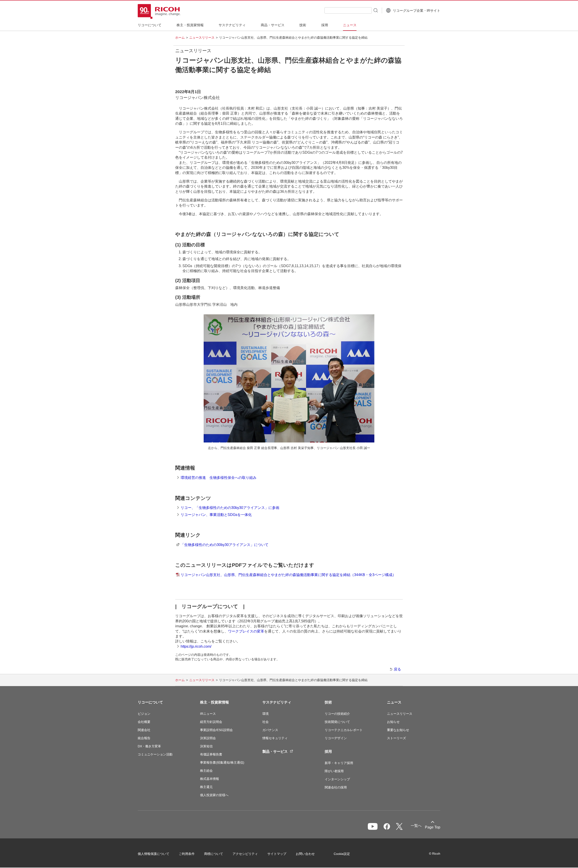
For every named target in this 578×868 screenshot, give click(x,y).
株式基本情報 (209, 779)
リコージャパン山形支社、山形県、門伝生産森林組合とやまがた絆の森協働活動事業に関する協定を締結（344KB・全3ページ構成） (288, 575)
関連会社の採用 (336, 787)
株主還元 (206, 787)
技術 (328, 702)
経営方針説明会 (211, 722)
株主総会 (206, 770)
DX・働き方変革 (149, 746)
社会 (265, 722)
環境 (265, 713)
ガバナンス (270, 730)
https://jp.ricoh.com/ (196, 646)
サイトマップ (276, 854)
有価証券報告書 (211, 754)
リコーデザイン (336, 738)
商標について (213, 854)
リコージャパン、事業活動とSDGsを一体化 (216, 515)
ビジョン (144, 713)
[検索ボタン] (375, 10)
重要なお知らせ (398, 730)
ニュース (394, 702)
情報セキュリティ (275, 738)
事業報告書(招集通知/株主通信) (222, 762)
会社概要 (144, 722)
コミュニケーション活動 (155, 754)
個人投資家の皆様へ (214, 795)
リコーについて (150, 702)
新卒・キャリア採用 (339, 763)
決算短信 (206, 746)
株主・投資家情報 (214, 702)
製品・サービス (275, 751)
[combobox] (348, 10)
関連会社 (144, 730)
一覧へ (416, 826)
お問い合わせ (305, 854)
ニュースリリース (201, 37)
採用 (328, 751)
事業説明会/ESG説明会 (216, 730)
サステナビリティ (276, 702)
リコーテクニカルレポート (344, 730)
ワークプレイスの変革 (246, 631)
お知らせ (393, 722)
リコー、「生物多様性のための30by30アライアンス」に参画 (230, 508)
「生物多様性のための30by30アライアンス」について (224, 545)
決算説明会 (208, 738)
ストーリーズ (396, 738)
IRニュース (208, 713)
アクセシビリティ (245, 854)
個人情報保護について (153, 854)
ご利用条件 (187, 854)
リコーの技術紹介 (337, 713)
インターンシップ (337, 779)
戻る (397, 669)
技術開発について (337, 722)
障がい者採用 (334, 771)
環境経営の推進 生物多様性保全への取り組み (218, 478)
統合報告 (144, 738)
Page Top (432, 827)
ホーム (180, 37)
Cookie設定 (342, 854)
